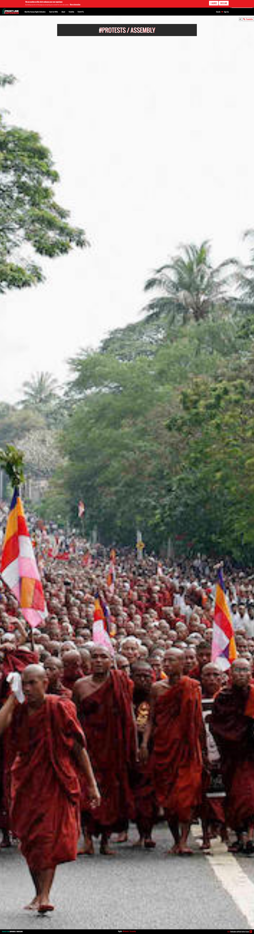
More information (75, 4)
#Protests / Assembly (129, 931)
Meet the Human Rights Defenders (35, 12)
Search (80, 12)
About (63, 12)
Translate (249, 19)
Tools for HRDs (53, 12)
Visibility (71, 12)
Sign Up (226, 12)
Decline (223, 3)
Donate (218, 12)
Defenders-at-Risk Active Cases (238, 931)
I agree (214, 3)
